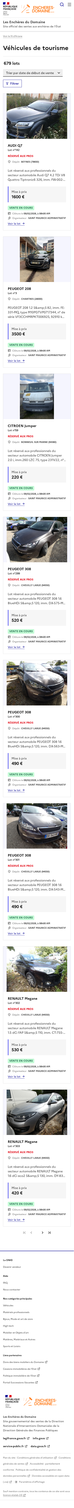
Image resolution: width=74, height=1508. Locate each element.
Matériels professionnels (16, 1312)
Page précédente (31, 1233)
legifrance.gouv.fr (14, 1438)
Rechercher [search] (62, 4)
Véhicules (8, 1305)
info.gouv (39, 1438)
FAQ (5, 1283)
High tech (8, 1326)
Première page (24, 1233)
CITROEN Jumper (22, 425)
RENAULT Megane (22, 998)
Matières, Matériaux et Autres (19, 1339)
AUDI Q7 (15, 145)
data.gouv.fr (38, 1446)
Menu (69, 4)
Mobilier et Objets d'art (16, 1332)
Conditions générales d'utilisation (35, 1457)
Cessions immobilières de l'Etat (20, 1369)
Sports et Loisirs (11, 1346)
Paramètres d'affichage (32, 1482)
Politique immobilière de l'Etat (19, 1375)
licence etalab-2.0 (12, 1495)
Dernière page (49, 1233)
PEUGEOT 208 (19, 288)
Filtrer (14, 83)
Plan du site (9, 1457)
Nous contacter (11, 1289)
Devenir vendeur (12, 1267)
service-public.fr (13, 1446)
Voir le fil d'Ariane (12, 36)
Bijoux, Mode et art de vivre (18, 1319)
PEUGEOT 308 (19, 569)
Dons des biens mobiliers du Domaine (23, 1362)
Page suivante (43, 1233)
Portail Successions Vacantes (18, 1382)
